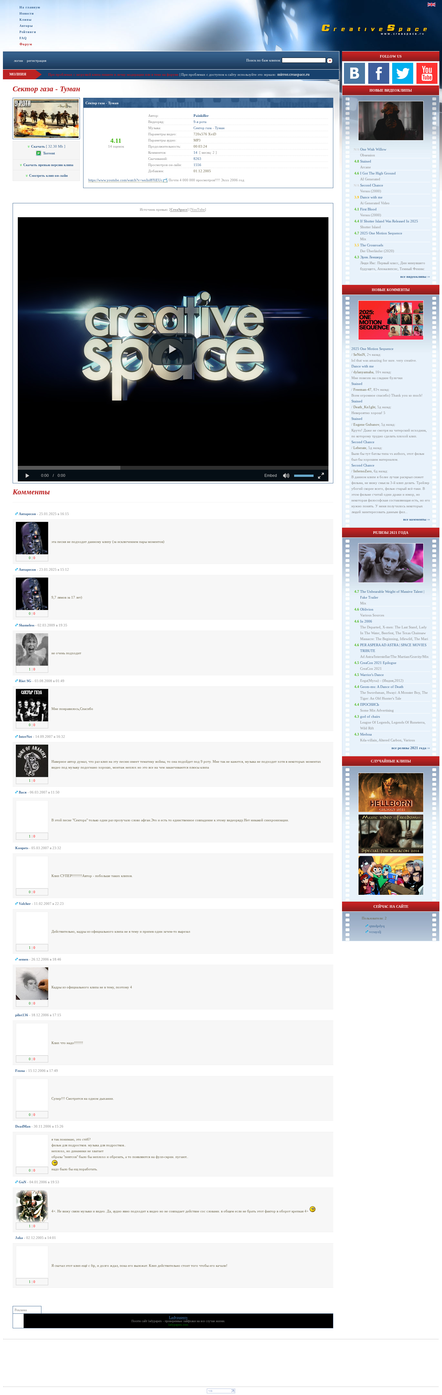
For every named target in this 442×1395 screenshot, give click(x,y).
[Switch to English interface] (431, 4)
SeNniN (359, 354)
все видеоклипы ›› (415, 276)
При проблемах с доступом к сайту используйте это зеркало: (229, 74)
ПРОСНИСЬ (369, 704)
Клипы (25, 19)
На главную (29, 7)
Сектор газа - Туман (101, 103)
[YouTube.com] (426, 82)
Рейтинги (27, 32)
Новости (26, 13)
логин (18, 60)
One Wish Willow (373, 149)
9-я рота (199, 122)
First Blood (368, 209)
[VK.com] (354, 82)
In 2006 (366, 621)
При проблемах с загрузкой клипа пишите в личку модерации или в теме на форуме (113, 74)
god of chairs (370, 716)
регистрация (36, 60)
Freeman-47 (362, 389)
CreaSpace (179, 209)
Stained (365, 161)
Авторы (26, 26)
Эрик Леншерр (371, 257)
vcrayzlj (375, 932)
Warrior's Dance (372, 675)
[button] (173, 349)
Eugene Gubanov (366, 424)
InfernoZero (362, 471)
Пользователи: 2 (374, 918)
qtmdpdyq (377, 926)
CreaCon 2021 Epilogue (378, 663)
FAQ (23, 38)
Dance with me (371, 197)
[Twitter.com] (402, 82)
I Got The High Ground (378, 173)
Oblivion (366, 609)
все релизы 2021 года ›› (411, 748)
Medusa (366, 734)
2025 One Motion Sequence (381, 233)
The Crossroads (371, 245)
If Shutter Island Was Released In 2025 (389, 221)
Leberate (359, 448)
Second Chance (371, 185)
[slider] (173, 468)
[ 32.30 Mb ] (48, 146)
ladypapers (155, 1321)
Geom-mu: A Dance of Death (381, 687)
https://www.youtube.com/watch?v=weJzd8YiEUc (125, 180)
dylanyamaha (363, 372)
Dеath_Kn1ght (364, 407)
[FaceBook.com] (378, 82)
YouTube (198, 209)
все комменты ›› (416, 519)
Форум (25, 44)
